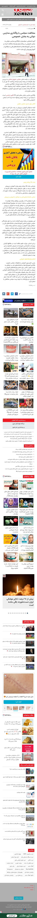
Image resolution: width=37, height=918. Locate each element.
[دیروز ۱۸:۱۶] (30, 628)
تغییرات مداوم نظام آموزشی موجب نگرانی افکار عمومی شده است (18, 469)
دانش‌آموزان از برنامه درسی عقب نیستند (24, 454)
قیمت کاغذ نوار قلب (21, 792)
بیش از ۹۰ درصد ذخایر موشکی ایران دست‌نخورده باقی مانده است (20, 602)
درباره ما (31, 885)
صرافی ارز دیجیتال (19, 869)
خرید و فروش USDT (28, 854)
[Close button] (36, 912)
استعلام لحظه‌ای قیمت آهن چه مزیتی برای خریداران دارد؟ (14, 840)
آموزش (19, 25)
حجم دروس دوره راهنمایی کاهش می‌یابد (24, 449)
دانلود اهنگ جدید (29, 875)
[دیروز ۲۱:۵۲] (30, 643)
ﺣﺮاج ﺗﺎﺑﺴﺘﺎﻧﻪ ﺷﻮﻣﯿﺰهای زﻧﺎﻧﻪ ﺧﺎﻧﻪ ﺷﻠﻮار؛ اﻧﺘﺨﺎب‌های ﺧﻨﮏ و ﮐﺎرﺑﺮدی (14, 801)
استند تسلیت (10, 863)
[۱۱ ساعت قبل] (30, 651)
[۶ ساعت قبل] (30, 779)
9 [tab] (10, 613)
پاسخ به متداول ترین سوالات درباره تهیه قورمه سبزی (14, 777)
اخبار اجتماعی (25, 25)
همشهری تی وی (5, 6)
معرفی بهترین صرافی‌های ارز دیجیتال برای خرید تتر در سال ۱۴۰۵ (14, 824)
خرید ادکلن (30, 860)
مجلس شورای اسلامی (14, 79)
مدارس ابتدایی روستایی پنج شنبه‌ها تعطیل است (22, 452)
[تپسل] (3, 147)
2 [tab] (25, 613)
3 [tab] (23, 613)
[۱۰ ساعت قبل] (30, 667)
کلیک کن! (18, 702)
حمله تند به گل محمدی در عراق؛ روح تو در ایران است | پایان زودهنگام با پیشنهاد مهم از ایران (14, 650)
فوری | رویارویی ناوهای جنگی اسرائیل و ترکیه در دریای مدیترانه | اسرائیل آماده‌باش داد (14, 642)
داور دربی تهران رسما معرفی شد (18, 634)
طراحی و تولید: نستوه (17, 909)
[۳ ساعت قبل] (30, 636)
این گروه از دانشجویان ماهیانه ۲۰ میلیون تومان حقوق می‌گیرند (19, 441)
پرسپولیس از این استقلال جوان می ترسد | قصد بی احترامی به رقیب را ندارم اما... (14, 665)
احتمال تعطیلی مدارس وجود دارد (25, 457)
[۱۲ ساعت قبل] (30, 659)
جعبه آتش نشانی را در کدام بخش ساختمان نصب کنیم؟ (15, 832)
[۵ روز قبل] (30, 841)
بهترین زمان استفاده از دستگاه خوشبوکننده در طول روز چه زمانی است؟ (14, 808)
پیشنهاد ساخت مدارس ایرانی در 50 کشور (23, 466)
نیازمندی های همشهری (21, 6)
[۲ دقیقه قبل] (18, 585)
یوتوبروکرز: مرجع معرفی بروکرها (14, 872)
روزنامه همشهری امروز (31, 6)
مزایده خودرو (19, 863)
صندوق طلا (10, 869)
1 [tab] (27, 613)
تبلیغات (31, 889)
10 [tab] (8, 613)
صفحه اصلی (32, 25)
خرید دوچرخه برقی (21, 866)
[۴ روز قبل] (30, 826)
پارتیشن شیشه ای (29, 872)
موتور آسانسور (17, 854)
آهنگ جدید (30, 866)
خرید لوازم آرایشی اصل (20, 860)
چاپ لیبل (12, 866)
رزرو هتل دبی (19, 875)
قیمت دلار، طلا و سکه (28, 887)
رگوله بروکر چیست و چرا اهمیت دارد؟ (17, 769)
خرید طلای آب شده (28, 863)
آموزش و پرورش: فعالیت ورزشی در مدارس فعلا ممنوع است (20, 459)
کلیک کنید (18, 177)
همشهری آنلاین (23, 12)
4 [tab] (21, 613)
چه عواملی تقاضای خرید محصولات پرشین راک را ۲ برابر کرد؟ (14, 816)
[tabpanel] (18, 591)
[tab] (18, 420)
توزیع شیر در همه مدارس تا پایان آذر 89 (24, 471)
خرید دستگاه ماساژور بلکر (27, 857)
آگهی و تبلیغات (12, 6)
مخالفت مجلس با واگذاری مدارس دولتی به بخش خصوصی (19, 35)
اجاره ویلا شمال (15, 857)
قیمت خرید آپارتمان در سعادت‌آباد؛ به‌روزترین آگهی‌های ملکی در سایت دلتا (15, 785)
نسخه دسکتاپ (18, 898)
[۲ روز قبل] (30, 795)
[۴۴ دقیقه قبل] (30, 771)
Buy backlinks (29, 869)
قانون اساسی (10, 95)
